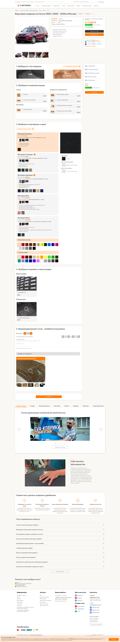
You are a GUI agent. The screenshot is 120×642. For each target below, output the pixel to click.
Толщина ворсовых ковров (24, 548)
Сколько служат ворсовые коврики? (27, 525)
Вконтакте (80, 595)
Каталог (37, 5)
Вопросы (88, 13)
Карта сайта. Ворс (44, 603)
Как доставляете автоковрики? (26, 557)
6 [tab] (64, 443)
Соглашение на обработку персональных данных (23, 611)
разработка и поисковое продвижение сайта (91, 635)
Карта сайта (43, 602)
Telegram (79, 600)
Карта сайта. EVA (44, 605)
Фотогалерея (71, 5)
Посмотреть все (60, 571)
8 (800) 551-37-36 (40, 1)
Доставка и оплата (86, 5)
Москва (18, 1)
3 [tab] (59, 443)
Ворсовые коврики (46, 5)
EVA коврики (43, 598)
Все (41, 595)
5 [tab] (62, 443)
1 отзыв (60, 18)
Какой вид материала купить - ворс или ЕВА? (30, 543)
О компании (20, 602)
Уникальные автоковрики (36, 635)
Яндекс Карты (80, 606)
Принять (113, 639)
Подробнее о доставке (90, 46)
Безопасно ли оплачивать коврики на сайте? (30, 566)
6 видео (81, 13)
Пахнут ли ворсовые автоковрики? (27, 552)
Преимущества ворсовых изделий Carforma (29, 529)
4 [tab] (61, 443)
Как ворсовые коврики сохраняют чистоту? (29, 534)
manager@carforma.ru (95, 605)
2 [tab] (57, 443)
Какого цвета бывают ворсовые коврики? (29, 539)
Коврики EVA (57, 5)
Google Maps (80, 608)
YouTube (79, 598)
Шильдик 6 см (22, 292)
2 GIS (78, 611)
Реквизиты (19, 603)
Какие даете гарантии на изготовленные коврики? (32, 562)
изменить (97, 40)
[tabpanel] (60, 429)
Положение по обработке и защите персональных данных (25, 608)
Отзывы (78, 5)
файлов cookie (72, 638)
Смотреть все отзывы (60, 447)
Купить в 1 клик (94, 31)
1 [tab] (55, 443)
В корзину (49, 396)
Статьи (63, 5)
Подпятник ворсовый (24, 317)
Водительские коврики (45, 600)
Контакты (96, 5)
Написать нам (95, 607)
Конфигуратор (94, 34)
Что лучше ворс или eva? (71, 66)
